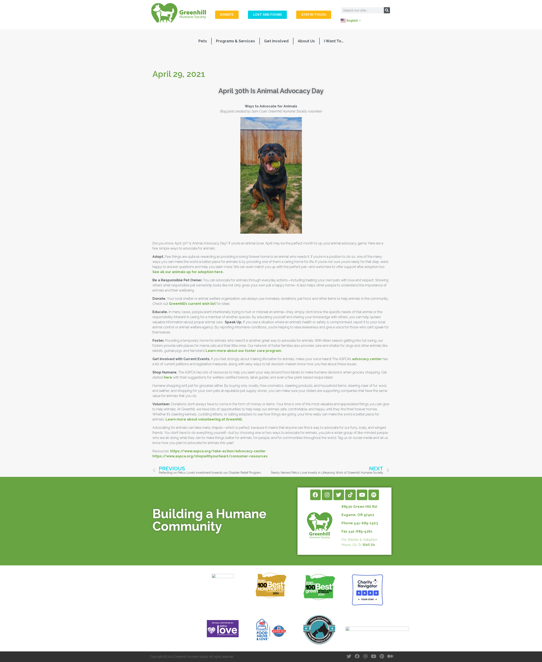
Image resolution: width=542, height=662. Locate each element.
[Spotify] (373, 495)
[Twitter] (338, 495)
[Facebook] (315, 495)
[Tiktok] (350, 495)
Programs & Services (235, 41)
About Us (306, 41)
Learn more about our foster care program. (244, 351)
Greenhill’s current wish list (192, 304)
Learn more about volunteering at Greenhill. (204, 419)
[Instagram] (327, 495)
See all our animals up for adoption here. (188, 272)
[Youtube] (362, 495)
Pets (202, 41)
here (168, 377)
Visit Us (368, 545)
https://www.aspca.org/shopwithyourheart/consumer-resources (210, 456)
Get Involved (276, 41)
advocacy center (367, 359)
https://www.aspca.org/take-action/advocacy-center (218, 451)
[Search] (387, 10)
